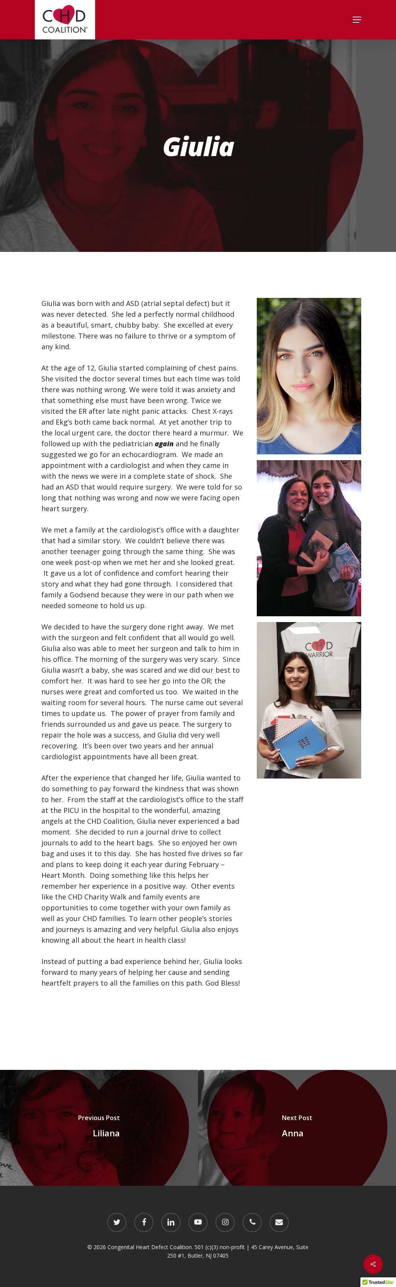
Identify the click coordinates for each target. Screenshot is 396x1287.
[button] (357, 20)
